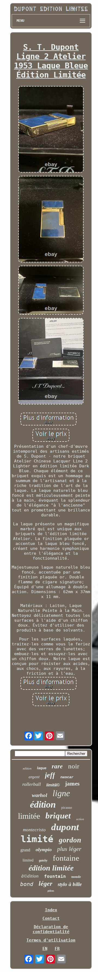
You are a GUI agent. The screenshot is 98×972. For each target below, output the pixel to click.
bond (26, 884)
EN (44, 948)
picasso (66, 807)
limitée (29, 815)
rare (57, 766)
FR (57, 948)
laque (41, 768)
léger (45, 883)
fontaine (66, 858)
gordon (70, 840)
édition (43, 804)
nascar (67, 777)
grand (25, 850)
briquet (58, 815)
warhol (39, 795)
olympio (44, 849)
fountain (55, 876)
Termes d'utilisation (50, 940)
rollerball (31, 784)
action (80, 819)
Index (51, 909)
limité (37, 839)
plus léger (69, 848)
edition (27, 768)
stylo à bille (70, 884)
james (72, 783)
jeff (50, 775)
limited (28, 860)
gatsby (43, 860)
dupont (65, 827)
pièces (51, 890)
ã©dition (30, 876)
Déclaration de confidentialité (51, 929)
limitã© (53, 785)
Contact (51, 918)
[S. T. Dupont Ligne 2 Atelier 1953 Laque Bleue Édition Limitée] (51, 130)
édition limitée (51, 868)
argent (34, 777)
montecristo (34, 829)
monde (76, 877)
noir (73, 766)
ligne (61, 793)
